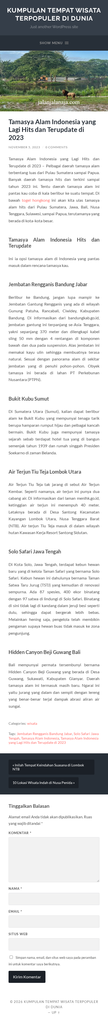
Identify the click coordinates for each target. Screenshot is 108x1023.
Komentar (20, 833)
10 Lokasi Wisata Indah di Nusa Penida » (44, 783)
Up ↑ (56, 1012)
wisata (32, 723)
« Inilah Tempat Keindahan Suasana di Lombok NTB (48, 767)
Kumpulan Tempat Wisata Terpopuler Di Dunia (54, 14)
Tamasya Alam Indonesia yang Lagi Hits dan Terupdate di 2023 (53, 740)
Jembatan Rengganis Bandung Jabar (44, 734)
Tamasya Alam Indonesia (40, 738)
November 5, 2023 (24, 147)
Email (15, 911)
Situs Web (18, 934)
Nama (15, 889)
